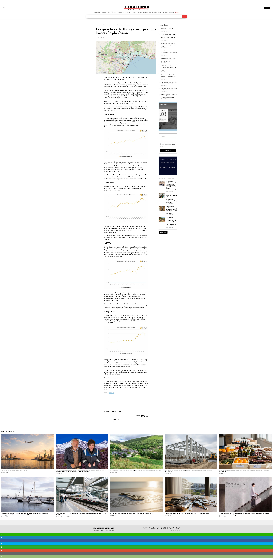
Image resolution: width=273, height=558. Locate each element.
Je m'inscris (151, 291)
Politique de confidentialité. (144, 296)
